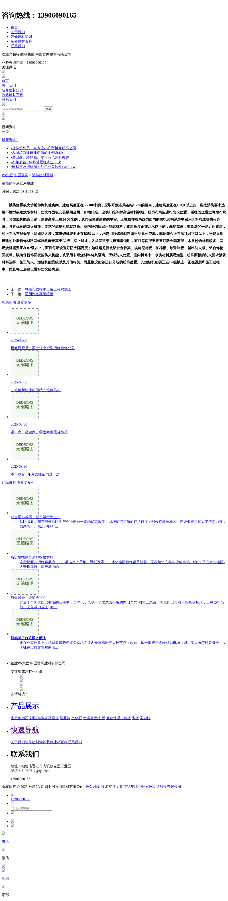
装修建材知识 (21, 37)
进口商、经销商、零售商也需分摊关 (40, 157)
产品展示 (25, 706)
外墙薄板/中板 (94, 718)
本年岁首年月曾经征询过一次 (36, 162)
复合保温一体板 (118, 718)
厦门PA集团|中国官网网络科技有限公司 (150, 786)
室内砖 (145, 718)
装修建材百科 (21, 41)
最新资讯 (10, 140)
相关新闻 (17, 302)
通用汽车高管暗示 (39, 294)
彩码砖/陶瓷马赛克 (44, 718)
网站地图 (93, 786)
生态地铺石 (19, 718)
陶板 (135, 718)
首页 (14, 27)
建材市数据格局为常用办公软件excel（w (43, 167)
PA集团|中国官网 (15, 175)
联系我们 (18, 46)
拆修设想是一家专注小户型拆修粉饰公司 (43, 148)
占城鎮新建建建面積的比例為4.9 (37, 153)
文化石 (76, 718)
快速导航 (25, 730)
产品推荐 (17, 482)
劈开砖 (65, 718)
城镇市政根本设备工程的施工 (48, 289)
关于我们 (18, 32)
